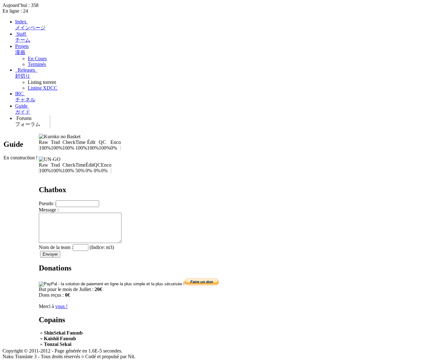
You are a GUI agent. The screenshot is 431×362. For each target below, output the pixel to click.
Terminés (37, 64)
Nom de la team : (56, 247)
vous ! (61, 306)
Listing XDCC (42, 88)
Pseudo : (47, 203)
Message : (49, 209)
